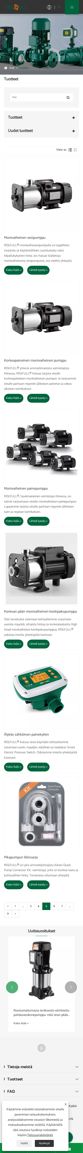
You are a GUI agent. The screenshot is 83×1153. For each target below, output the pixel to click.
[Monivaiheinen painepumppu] (41, 445)
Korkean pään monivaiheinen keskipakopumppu (40, 612)
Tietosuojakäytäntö (40, 1135)
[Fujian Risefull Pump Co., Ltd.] (16, 7)
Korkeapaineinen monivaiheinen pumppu (35, 361)
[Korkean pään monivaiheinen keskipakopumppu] (41, 568)
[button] (12, 987)
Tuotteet (23, 68)
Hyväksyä (44, 1143)
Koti (11, 68)
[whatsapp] (41, 1048)
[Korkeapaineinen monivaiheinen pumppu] (41, 317)
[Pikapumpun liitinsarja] (41, 814)
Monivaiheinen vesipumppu (25, 238)
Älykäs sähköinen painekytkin (26, 735)
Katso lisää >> (13, 270)
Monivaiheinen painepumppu (26, 489)
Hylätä (24, 1143)
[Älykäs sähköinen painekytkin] (41, 691)
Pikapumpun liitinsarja (21, 858)
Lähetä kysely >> (38, 270)
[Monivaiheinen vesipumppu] (41, 194)
